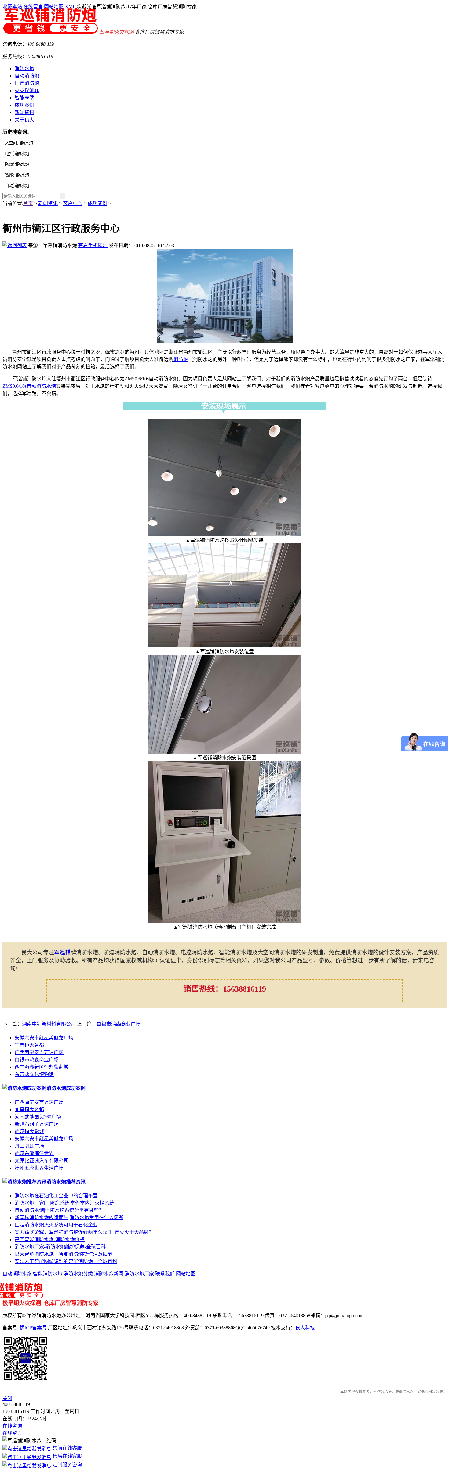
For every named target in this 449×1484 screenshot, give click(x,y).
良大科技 (305, 1327)
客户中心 (72, 203)
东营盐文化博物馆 (34, 1074)
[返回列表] (14, 245)
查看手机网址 (93, 245)
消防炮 (180, 359)
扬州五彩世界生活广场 (39, 1168)
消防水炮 (24, 68)
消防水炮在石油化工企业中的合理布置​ (56, 1195)
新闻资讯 (24, 112)
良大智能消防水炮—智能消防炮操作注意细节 (63, 1254)
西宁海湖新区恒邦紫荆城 (41, 1067)
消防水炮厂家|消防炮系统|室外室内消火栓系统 (64, 1202)
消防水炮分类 (78, 1273)
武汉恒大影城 (29, 1131)
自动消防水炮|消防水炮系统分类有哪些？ (59, 1210)
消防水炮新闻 (108, 1273)
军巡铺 (62, 952)
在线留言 (33, 6)
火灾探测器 (27, 90)
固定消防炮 (27, 83)
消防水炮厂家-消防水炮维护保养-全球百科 (60, 1246)
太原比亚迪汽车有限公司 (41, 1160)
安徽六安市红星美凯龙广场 (44, 1037)
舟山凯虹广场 (29, 1146)
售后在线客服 (66, 1456)
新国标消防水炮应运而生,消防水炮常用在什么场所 (69, 1217)
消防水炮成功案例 (66, 1088)
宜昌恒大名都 (29, 1045)
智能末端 (24, 97)
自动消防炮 (27, 75)
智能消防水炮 (47, 1273)
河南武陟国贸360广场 (38, 1116)
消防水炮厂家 (139, 1273)
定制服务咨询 (66, 1464)
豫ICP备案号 (33, 1327)
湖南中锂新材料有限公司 (49, 1024)
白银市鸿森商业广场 (119, 1024)
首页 (28, 203)
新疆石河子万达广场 (37, 1124)
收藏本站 (12, 6)
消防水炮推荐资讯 (66, 1181)
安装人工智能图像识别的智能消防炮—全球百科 (66, 1261)
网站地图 (54, 6)
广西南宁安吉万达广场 (39, 1052)
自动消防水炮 (17, 1273)
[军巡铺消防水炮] (51, 31)
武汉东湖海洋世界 (34, 1153)
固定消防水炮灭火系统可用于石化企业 (56, 1224)
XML (70, 6)
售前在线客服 (66, 1447)
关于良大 (24, 119)
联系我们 (165, 1273)
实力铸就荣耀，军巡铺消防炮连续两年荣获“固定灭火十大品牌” (83, 1232)
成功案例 (24, 105)
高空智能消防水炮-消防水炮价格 (50, 1239)
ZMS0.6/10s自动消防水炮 (29, 386)
